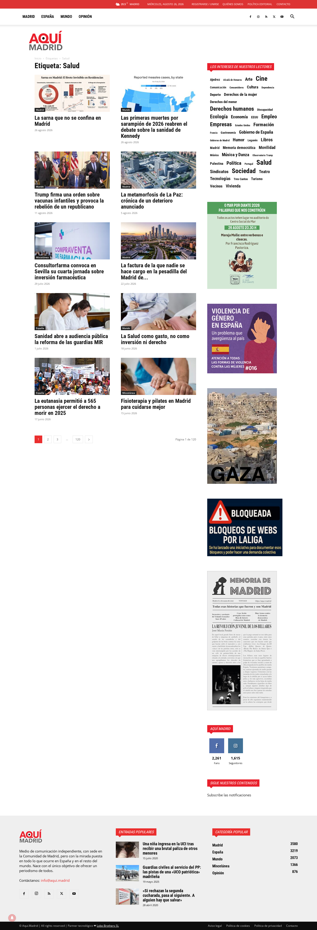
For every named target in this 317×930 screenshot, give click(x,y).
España (47, 16)
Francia (213, 132)
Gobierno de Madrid (220, 140)
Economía (239, 117)
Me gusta (216, 740)
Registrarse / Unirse (205, 4)
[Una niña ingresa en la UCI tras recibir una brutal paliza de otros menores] (127, 850)
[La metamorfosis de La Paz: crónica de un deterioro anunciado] (158, 170)
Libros (267, 139)
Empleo (269, 116)
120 (77, 439)
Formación (263, 124)
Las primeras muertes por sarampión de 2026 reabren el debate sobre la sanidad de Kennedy (154, 127)
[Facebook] (250, 17)
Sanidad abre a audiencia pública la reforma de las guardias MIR (71, 339)
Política (233, 163)
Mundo (66, 16)
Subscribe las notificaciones (229, 795)
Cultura (252, 87)
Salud (264, 162)
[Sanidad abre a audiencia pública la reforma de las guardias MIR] (72, 311)
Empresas (221, 124)
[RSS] (266, 17)
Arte (248, 79)
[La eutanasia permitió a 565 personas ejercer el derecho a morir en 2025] (72, 376)
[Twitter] (274, 17)
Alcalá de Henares (232, 79)
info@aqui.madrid (55, 880)
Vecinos (216, 186)
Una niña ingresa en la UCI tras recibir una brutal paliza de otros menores (170, 848)
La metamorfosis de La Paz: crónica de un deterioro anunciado (152, 200)
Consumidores (237, 87)
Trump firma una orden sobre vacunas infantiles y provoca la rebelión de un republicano (69, 200)
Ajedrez (215, 79)
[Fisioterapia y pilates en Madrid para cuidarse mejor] (158, 376)
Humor (238, 140)
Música (214, 155)
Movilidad (267, 147)
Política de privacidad (268, 926)
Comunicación (218, 87)
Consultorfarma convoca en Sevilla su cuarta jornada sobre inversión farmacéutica (69, 271)
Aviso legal (215, 926)
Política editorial (260, 4)
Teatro (264, 171)
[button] (292, 17)
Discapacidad (265, 109)
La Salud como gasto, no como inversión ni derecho (155, 339)
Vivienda (233, 186)
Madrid (29, 16)
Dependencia (268, 87)
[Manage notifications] (12, 918)
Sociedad (244, 171)
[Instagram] (258, 17)
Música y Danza (235, 154)
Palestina (216, 163)
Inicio (38, 58)
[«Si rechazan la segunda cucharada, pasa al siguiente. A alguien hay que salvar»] (127, 896)
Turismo (256, 179)
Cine (261, 78)
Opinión (85, 16)
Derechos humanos (232, 109)
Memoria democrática (239, 147)
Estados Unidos (242, 125)
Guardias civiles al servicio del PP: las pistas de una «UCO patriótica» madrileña (172, 872)
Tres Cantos (241, 179)
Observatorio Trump (262, 155)
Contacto (283, 4)
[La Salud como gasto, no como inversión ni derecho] (158, 311)
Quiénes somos (233, 4)
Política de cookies (238, 926)
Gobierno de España (256, 132)
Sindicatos (219, 171)
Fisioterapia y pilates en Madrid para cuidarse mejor (156, 404)
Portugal (249, 163)
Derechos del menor (223, 102)
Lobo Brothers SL (108, 926)
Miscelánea (42, 257)
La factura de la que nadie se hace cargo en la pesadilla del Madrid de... (154, 271)
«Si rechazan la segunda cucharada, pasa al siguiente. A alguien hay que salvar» (169, 895)
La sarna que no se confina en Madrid (68, 121)
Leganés (253, 140)
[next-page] (89, 439)
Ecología (219, 116)
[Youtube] (281, 17)
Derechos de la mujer (240, 94)
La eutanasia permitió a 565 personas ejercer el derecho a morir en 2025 (67, 407)
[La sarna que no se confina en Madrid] (72, 93)
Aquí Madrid (220, 729)
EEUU (254, 117)
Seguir (235, 740)
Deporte (215, 95)
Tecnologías (220, 178)
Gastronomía (228, 132)
